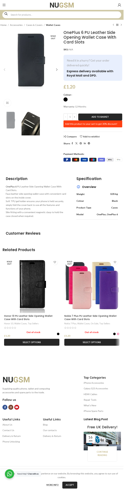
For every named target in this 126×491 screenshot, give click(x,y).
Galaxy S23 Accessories (96, 388)
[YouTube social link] (16, 407)
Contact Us (8, 430)
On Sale (94, 323)
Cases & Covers (34, 25)
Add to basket (100, 117)
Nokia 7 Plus (70, 323)
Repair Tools (90, 399)
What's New (90, 405)
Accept (70, 485)
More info (52, 485)
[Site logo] (61, 4)
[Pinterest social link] (81, 143)
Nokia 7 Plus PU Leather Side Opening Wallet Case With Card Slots (90, 317)
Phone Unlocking (11, 441)
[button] (4, 69)
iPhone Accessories (94, 382)
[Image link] (18, 379)
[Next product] (121, 25)
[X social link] (76, 143)
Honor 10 (8, 323)
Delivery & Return (11, 436)
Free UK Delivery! (102, 427)
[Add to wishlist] (55, 262)
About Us (7, 424)
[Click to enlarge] (7, 103)
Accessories (16, 25)
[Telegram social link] (89, 143)
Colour (67, 94)
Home (3, 25)
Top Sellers (33, 323)
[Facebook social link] (72, 143)
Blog (45, 424)
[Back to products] (117, 25)
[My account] (119, 5)
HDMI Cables (90, 394)
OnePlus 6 (11, 186)
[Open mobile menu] (4, 5)
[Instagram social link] (10, 407)
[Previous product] (113, 25)
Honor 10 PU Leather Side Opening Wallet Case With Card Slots (28, 317)
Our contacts (50, 430)
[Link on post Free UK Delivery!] (102, 441)
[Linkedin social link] (85, 143)
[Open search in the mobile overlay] (61, 15)
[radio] (65, 99)
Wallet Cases (53, 25)
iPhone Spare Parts (93, 411)
